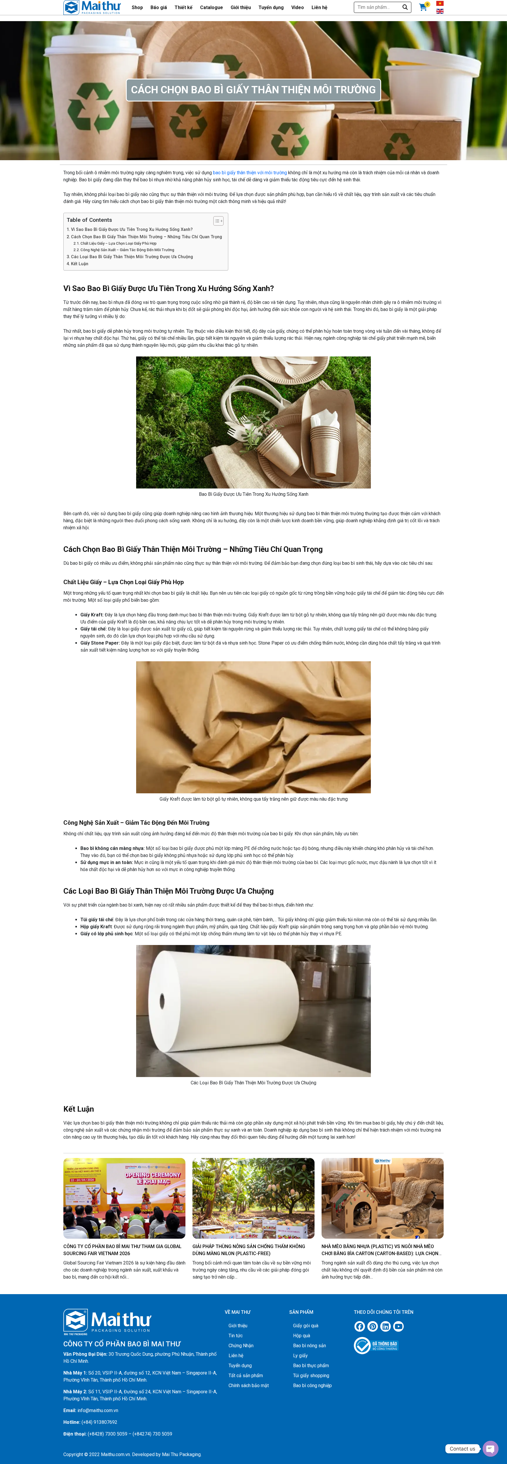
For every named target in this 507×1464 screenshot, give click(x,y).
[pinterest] (372, 1326)
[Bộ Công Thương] (399, 1343)
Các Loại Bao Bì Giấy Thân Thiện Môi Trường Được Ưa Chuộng (132, 256)
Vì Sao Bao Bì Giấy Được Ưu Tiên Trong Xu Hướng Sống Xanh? (132, 229)
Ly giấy (300, 1355)
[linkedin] (385, 1326)
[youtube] (398, 1326)
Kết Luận (79, 263)
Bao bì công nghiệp (312, 1385)
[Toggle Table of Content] (215, 221)
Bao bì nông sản (309, 1345)
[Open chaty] (490, 1449)
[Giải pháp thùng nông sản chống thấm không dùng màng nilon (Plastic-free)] (253, 1204)
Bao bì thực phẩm (311, 1365)
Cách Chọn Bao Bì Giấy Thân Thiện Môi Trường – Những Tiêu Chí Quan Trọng (146, 236)
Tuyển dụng (271, 7)
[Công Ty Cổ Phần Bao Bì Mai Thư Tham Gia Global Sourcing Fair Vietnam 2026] (124, 1199)
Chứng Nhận (241, 1345)
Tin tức (236, 1335)
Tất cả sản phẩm (246, 1375)
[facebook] (359, 1326)
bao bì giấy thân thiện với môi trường (250, 172)
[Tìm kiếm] (405, 7)
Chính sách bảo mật (249, 1385)
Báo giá (159, 7)
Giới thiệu (241, 7)
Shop (137, 7)
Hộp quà (301, 1335)
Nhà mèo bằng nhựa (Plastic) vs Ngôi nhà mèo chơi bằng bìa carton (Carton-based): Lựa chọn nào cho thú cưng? (380, 1253)
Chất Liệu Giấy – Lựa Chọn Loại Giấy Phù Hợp (118, 243)
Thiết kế (183, 7)
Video (297, 7)
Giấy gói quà (305, 1325)
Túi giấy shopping (311, 1375)
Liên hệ (319, 7)
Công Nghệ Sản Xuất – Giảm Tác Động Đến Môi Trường (127, 250)
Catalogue (211, 7)
